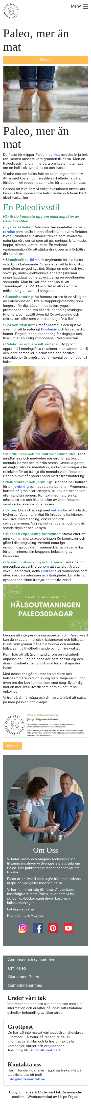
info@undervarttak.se (26, 1079)
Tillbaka (45, 60)
